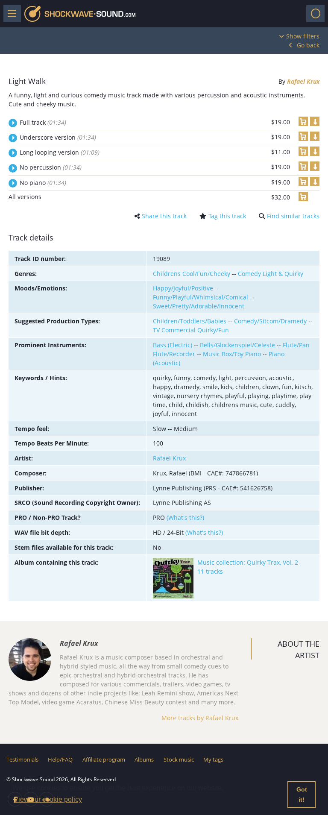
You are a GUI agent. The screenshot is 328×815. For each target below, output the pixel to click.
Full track (43, 122)
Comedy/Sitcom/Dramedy (270, 321)
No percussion (51, 167)
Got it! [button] (301, 794)
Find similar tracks (293, 216)
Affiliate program (103, 759)
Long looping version (60, 152)
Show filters (302, 36)
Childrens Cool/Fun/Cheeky (191, 274)
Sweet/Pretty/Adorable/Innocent (198, 306)
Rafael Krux (303, 81)
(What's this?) (185, 517)
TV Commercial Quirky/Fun (191, 330)
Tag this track (227, 216)
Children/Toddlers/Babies (189, 321)
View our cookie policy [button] (48, 799)
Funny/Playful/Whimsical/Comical (200, 297)
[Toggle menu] (12, 13)
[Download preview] (314, 121)
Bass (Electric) (172, 345)
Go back (308, 45)
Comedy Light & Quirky (270, 274)
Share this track (164, 216)
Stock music (179, 759)
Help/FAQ (60, 759)
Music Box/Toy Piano (232, 354)
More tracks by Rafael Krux (199, 718)
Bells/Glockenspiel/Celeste (237, 345)
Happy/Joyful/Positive (183, 288)
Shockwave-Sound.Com (79, 14)
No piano (43, 183)
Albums (144, 759)
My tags (213, 759)
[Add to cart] (303, 121)
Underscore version (58, 137)
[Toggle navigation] (315, 13)
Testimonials (22, 759)
